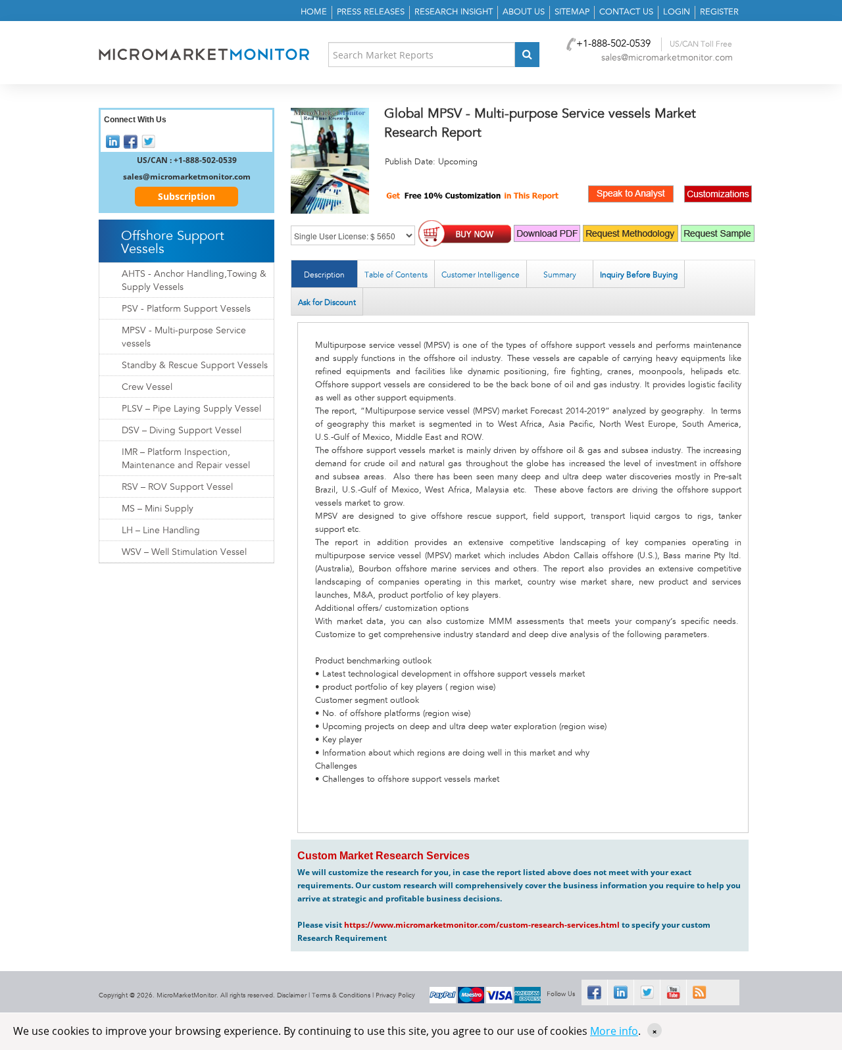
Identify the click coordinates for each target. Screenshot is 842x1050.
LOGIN (676, 12)
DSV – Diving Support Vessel (181, 430)
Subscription (186, 196)
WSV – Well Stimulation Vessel (184, 552)
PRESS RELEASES (371, 12)
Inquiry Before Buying (639, 275)
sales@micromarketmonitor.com (667, 57)
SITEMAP (572, 12)
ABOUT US (524, 12)
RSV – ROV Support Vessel (177, 487)
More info (614, 1031)
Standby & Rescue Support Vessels (195, 365)
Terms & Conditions (341, 995)
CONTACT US (626, 12)
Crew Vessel (147, 387)
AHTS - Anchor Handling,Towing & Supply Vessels (194, 281)
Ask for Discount (327, 302)
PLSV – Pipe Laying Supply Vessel (191, 409)
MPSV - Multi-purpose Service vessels (184, 337)
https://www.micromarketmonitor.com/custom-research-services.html (482, 924)
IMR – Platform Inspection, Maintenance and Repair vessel (186, 459)
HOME (314, 12)
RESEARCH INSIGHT (453, 12)
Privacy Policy (395, 995)
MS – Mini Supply (157, 508)
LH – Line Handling (161, 530)
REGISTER (719, 12)
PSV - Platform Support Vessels (186, 309)
